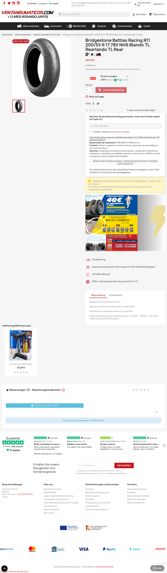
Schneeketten (125, 26)
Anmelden (131, 492)
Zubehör (101, 26)
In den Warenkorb (111, 89)
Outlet (147, 26)
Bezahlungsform (92, 496)
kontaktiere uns (51, 506)
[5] (101, 110)
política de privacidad (120, 132)
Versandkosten (92, 506)
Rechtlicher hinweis (52, 489)
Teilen (93, 104)
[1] (87, 110)
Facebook (4, 3)
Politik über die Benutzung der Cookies (61, 502)
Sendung (89, 489)
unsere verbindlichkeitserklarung (58, 496)
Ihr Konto (132, 484)
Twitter (9, 3)
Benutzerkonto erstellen (138, 496)
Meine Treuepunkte (136, 502)
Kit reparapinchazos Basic (20, 364)
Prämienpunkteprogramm (96, 509)
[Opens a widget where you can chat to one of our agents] (157, 568)
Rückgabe (89, 499)
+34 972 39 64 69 (144, 4)
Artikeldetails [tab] (115, 295)
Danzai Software (104, 566)
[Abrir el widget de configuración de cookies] (4, 568)
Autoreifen (56, 26)
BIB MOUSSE (79, 26)
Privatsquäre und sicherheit (56, 499)
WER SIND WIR (50, 492)
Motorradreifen (31, 26)
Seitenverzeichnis (52, 509)
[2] (90, 110)
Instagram (18, 3)
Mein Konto (49, 513)
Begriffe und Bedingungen (97, 492)
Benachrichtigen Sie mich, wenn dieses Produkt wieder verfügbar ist (125, 162)
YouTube (14, 3)
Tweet (98, 104)
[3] (94, 110)
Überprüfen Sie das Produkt (45, 405)
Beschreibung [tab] (98, 295)
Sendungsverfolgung (136, 489)
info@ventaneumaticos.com (14, 571)
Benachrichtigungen (136, 499)
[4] (98, 110)
